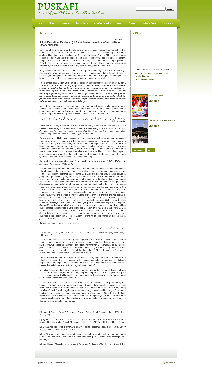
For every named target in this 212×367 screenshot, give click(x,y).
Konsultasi (167, 23)
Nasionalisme (156, 95)
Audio (132, 23)
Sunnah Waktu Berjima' (145, 80)
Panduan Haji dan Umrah (162, 120)
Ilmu (52, 23)
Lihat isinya (154, 101)
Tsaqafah (65, 23)
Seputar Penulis (102, 23)
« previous (139, 150)
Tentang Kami (148, 23)
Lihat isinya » (155, 126)
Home (41, 23)
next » (151, 150)
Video (120, 23)
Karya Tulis (82, 23)
